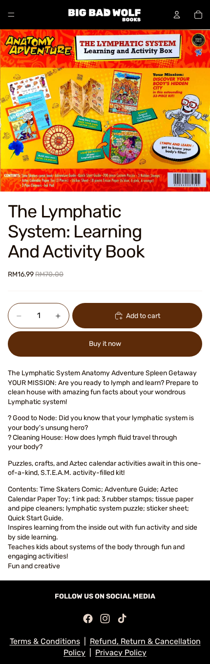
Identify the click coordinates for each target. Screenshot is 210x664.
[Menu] (11, 14)
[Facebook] (88, 618)
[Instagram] (105, 618)
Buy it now (105, 344)
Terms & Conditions (45, 641)
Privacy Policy (121, 652)
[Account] (177, 14)
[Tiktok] (122, 618)
